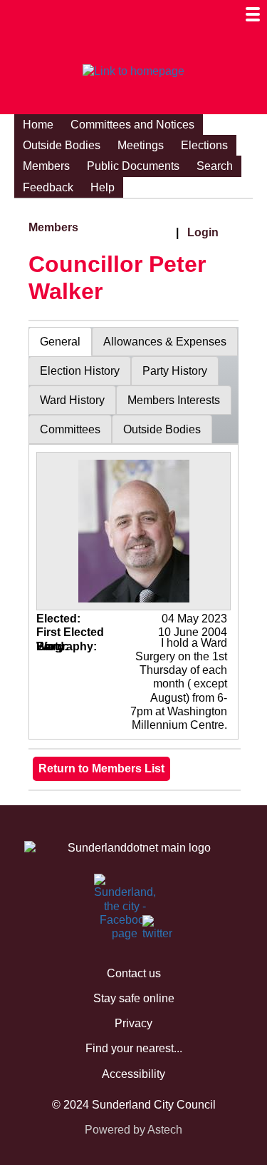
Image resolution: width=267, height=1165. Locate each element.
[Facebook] (102, 889)
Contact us (134, 973)
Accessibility (133, 1074)
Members (46, 166)
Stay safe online (133, 998)
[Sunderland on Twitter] (151, 931)
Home (38, 124)
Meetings (140, 145)
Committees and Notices (132, 124)
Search (215, 166)
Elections (204, 145)
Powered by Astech (133, 1130)
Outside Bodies (61, 145)
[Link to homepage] (133, 71)
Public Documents (133, 166)
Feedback (48, 187)
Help (102, 187)
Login (203, 232)
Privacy (133, 1023)
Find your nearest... (133, 1048)
